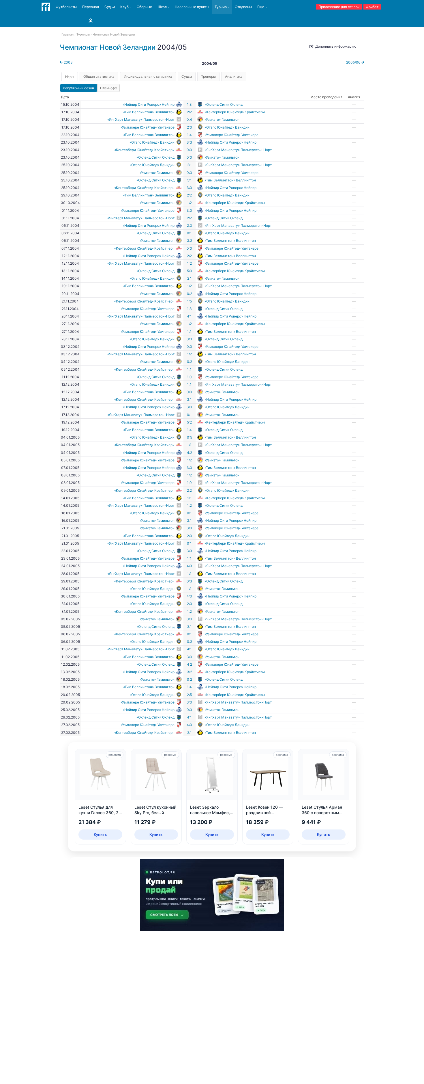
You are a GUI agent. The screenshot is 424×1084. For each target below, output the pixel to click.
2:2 (189, 112)
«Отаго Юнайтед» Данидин (227, 127)
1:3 (189, 104)
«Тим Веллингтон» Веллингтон (149, 112)
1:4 (189, 135)
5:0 (189, 271)
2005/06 (353, 62)
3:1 (189, 399)
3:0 (189, 187)
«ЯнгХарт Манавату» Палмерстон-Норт (141, 119)
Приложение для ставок (338, 7)
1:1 (189, 331)
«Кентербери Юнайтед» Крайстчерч (235, 112)
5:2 (189, 422)
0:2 (189, 294)
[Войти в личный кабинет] (90, 20)
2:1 (189, 165)
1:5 (189, 301)
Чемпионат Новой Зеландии (107, 47)
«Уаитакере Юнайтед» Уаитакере (148, 127)
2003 (68, 62)
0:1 (189, 233)
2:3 (189, 225)
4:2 (189, 452)
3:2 (189, 240)
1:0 (189, 377)
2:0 (189, 127)
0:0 (189, 150)
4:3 (189, 566)
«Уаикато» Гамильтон (222, 119)
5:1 (189, 180)
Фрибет (372, 7)
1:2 (189, 203)
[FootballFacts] (46, 7)
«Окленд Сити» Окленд (224, 104)
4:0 (189, 596)
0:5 (189, 437)
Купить (100, 834)
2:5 (189, 695)
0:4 (189, 119)
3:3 (189, 142)
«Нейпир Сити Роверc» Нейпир (149, 104)
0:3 (189, 172)
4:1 (189, 316)
